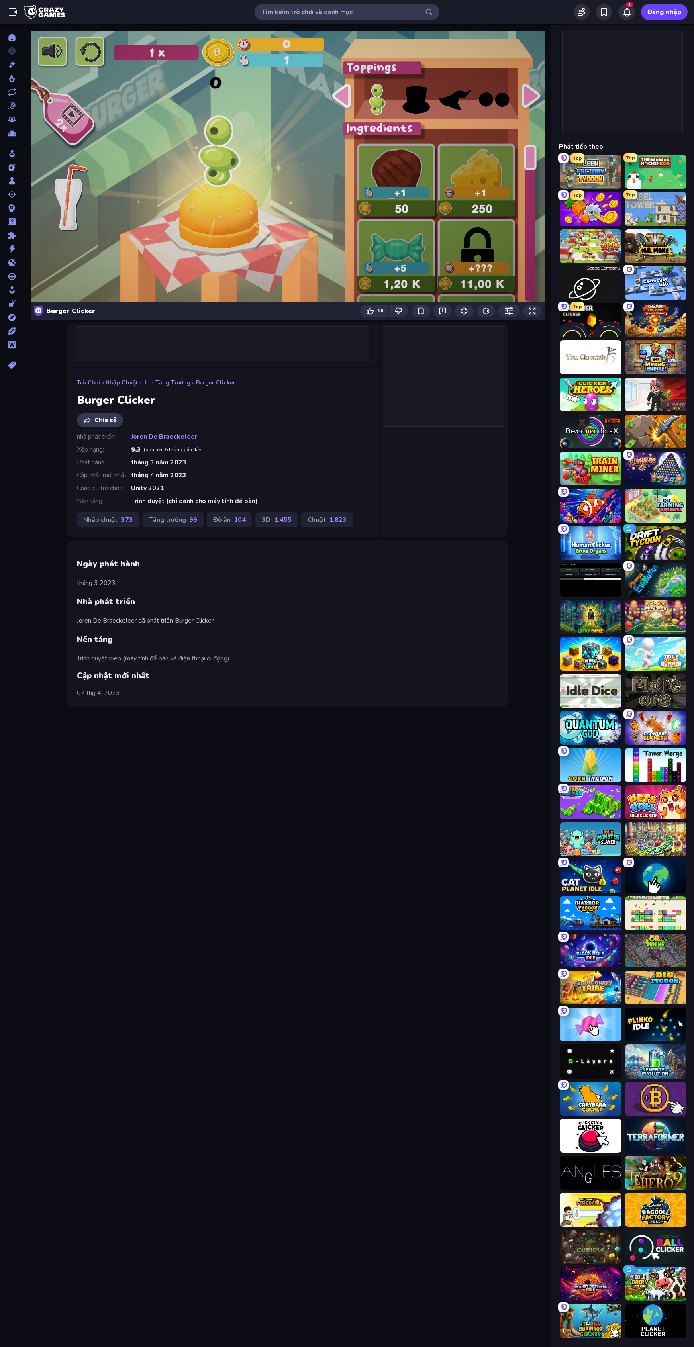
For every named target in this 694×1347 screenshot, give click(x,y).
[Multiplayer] (12, 119)
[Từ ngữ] (12, 345)
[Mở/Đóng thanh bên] (12, 12)
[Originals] (12, 105)
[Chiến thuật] (12, 208)
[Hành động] (12, 249)
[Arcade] (12, 153)
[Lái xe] (12, 276)
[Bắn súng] (12, 194)
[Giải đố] (12, 235)
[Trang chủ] (12, 37)
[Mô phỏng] (12, 290)
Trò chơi (88, 382)
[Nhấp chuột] (12, 304)
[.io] (12, 263)
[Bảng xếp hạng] (12, 133)
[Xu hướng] (12, 78)
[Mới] (12, 65)
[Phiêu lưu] (12, 317)
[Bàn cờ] (12, 181)
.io (146, 382)
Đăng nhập (664, 12)
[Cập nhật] (12, 92)
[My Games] (604, 12)
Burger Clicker (215, 382)
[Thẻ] (12, 365)
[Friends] (582, 12)
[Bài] (12, 167)
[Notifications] (626, 12)
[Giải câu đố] (12, 222)
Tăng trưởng (172, 382)
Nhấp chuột (122, 382)
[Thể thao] (12, 331)
